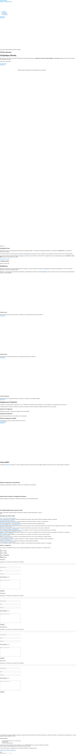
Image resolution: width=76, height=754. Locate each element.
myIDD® (7, 464)
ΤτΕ (10, 250)
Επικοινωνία (2, 16)
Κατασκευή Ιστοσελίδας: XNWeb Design (8, 750)
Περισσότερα (2, 315)
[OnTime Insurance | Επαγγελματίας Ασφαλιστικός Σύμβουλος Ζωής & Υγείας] (6, 5)
